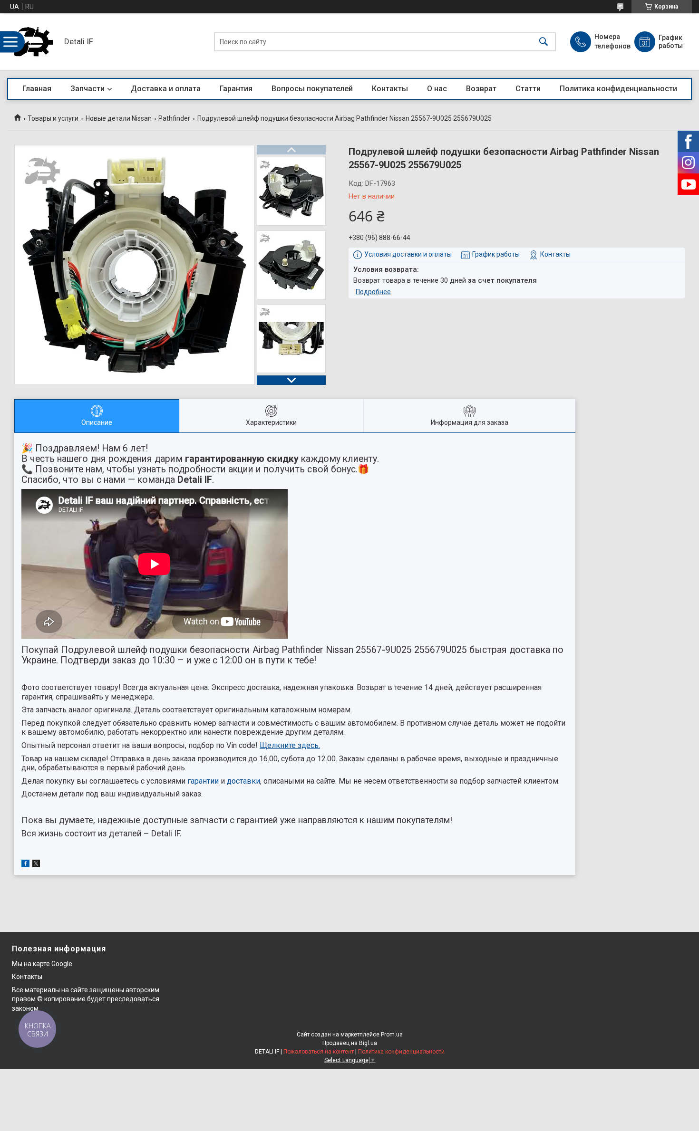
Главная (36, 88)
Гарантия (236, 88)
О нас (437, 88)
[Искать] (543, 42)
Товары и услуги (53, 118)
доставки (243, 781)
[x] (36, 865)
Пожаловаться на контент (318, 1051)
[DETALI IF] (33, 42)
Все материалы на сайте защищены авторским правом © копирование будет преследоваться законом (85, 999)
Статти (528, 88)
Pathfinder (174, 118)
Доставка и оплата (166, 88)
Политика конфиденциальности (618, 88)
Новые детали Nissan (119, 118)
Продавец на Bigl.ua (349, 1043)
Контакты (390, 88)
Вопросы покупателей (312, 88)
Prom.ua (392, 1034)
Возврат (481, 88)
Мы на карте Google (42, 964)
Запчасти (87, 88)
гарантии (203, 781)
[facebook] (25, 865)
